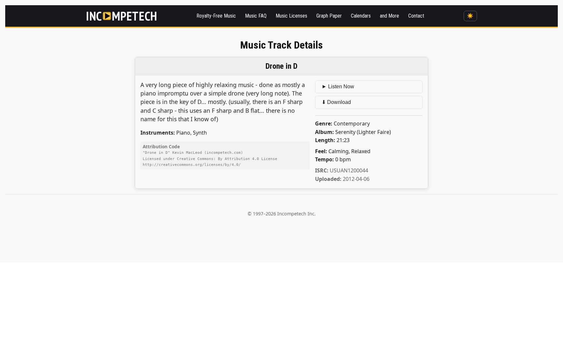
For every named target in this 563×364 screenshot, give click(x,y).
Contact (416, 16)
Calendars (361, 16)
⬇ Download (336, 102)
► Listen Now (338, 86)
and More (389, 16)
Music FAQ (256, 16)
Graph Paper (329, 16)
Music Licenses (291, 16)
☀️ (470, 16)
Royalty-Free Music (216, 16)
